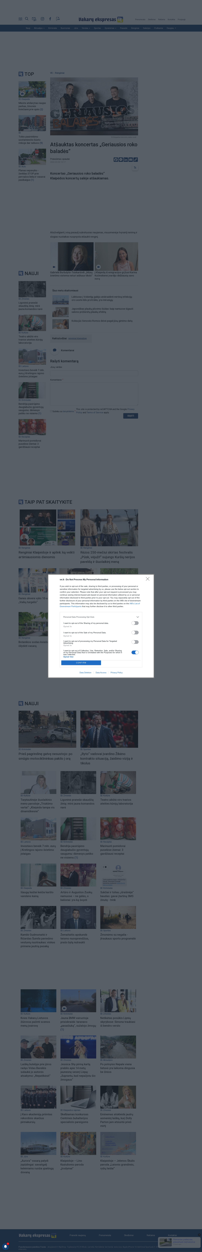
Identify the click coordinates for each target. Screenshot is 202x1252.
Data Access (101, 672)
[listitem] (101, 617)
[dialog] (101, 626)
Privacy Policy (117, 672)
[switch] (135, 623)
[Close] (148, 579)
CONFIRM (81, 663)
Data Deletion (85, 672)
